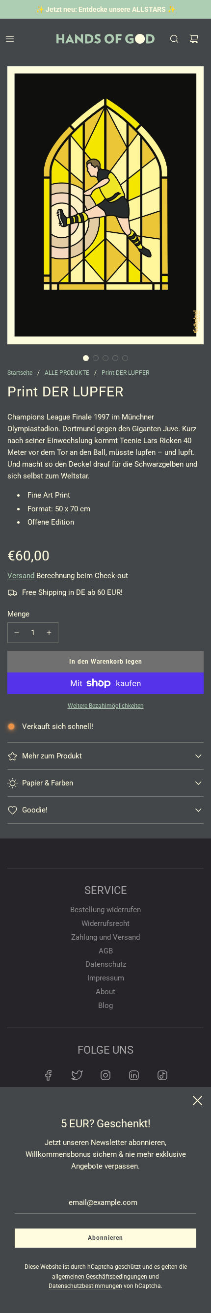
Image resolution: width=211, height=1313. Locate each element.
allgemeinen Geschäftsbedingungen (99, 1276)
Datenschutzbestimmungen (85, 1286)
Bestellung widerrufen (105, 909)
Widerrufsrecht (105, 923)
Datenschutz (105, 964)
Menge (18, 614)
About (105, 991)
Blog (105, 1005)
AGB (106, 951)
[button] (86, 358)
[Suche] (174, 39)
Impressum (105, 978)
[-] (17, 633)
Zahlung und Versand (105, 937)
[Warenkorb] (194, 39)
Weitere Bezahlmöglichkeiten (106, 705)
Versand (20, 575)
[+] (49, 633)
